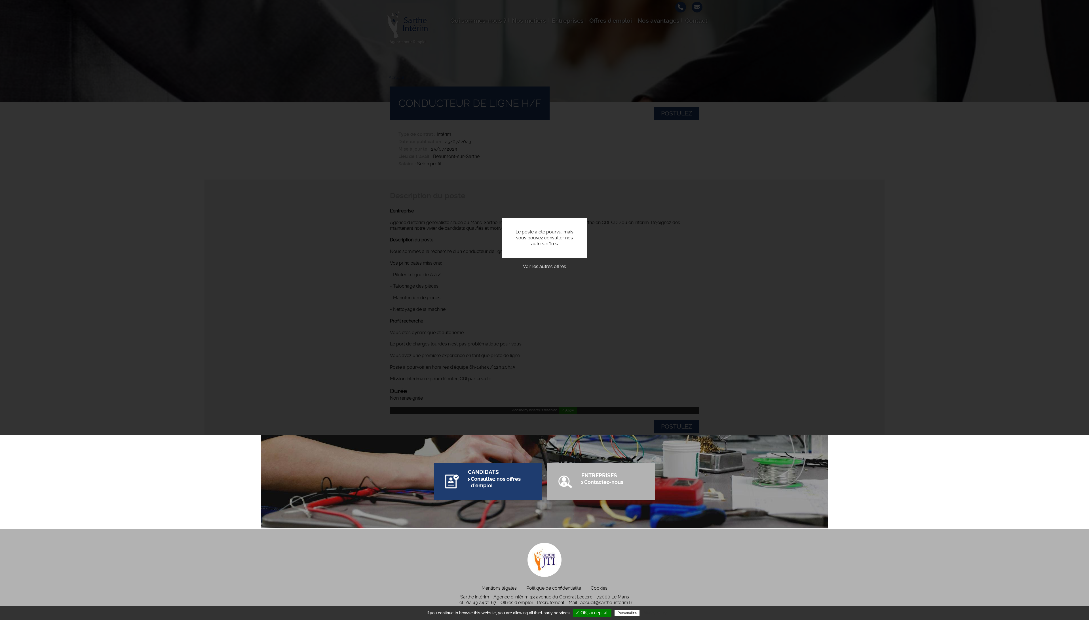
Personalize (627, 613)
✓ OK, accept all (592, 612)
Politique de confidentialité (553, 588)
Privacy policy (654, 613)
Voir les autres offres (544, 266)
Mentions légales (499, 588)
